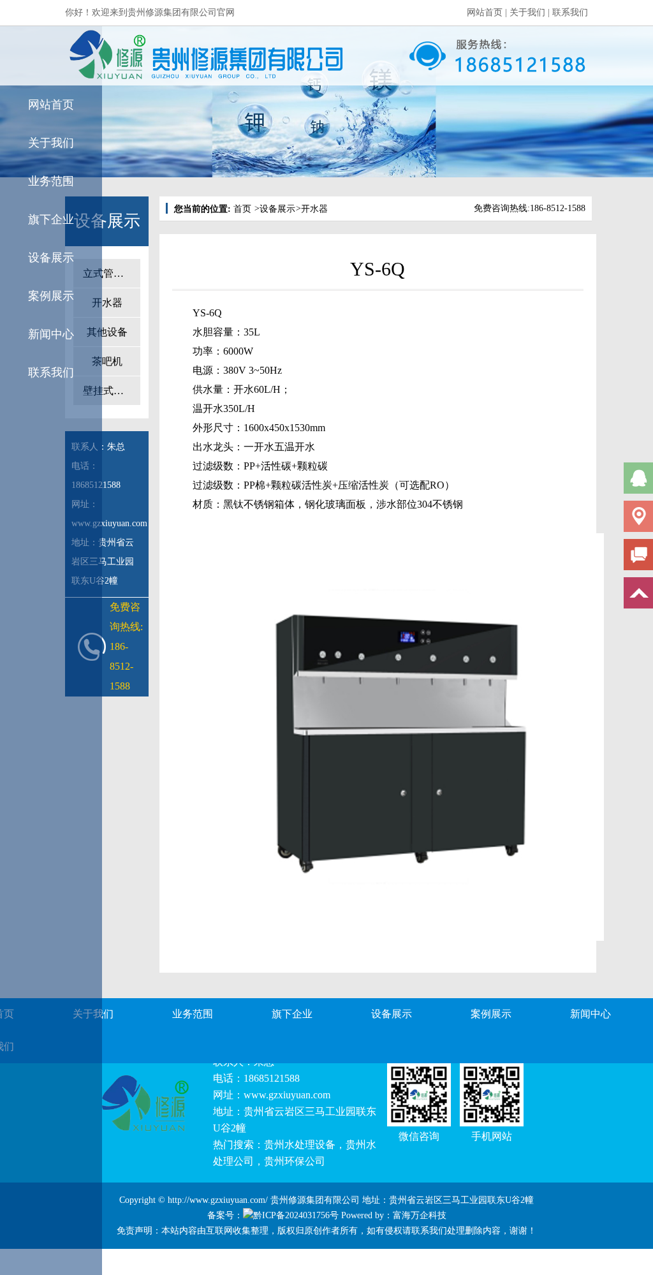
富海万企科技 (419, 1215)
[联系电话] (497, 55)
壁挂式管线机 (111, 390)
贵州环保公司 (294, 1161)
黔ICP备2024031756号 (296, 1215)
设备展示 (51, 257)
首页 (242, 209)
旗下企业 (51, 219)
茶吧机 (107, 361)
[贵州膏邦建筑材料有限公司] (133, 55)
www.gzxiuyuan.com (287, 1094)
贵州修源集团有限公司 (315, 1200)
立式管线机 (108, 273)
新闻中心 (51, 334)
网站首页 (485, 12)
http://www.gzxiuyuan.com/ (218, 1200)
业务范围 (51, 181)
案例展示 (51, 296)
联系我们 (570, 12)
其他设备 (107, 332)
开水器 (107, 302)
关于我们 (527, 12)
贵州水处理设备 (299, 1144)
